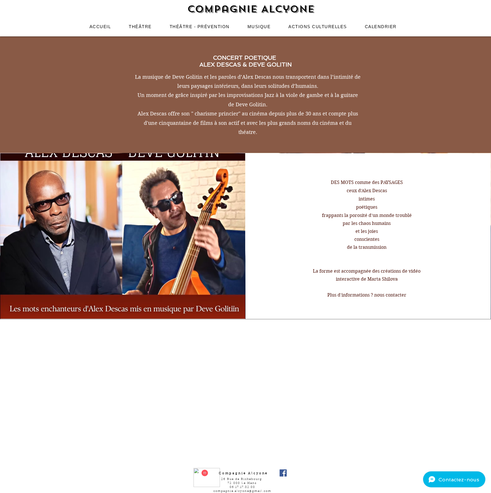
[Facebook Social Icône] (283, 473)
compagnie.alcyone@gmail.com (242, 491)
